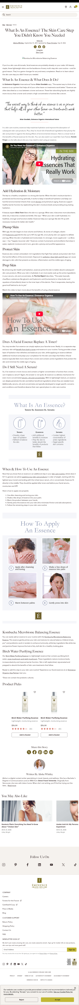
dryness (38, 202)
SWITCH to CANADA (46, 980)
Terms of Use (29, 976)
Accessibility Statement (61, 976)
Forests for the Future (10, 900)
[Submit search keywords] (4, 14)
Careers (5, 896)
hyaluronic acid (12, 235)
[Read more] (27, 811)
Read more (12, 785)
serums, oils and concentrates (33, 378)
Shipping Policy (8, 926)
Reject (21, 999)
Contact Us (6, 930)
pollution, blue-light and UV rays (55, 257)
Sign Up (72, 949)
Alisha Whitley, (18, 43)
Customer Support (10, 918)
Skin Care (9, 25)
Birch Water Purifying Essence (17, 656)
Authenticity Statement (43, 976)
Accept (57, 999)
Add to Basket (25, 735)
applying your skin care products (34, 477)
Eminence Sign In (32, 980)
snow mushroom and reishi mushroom (22, 659)
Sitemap (19, 976)
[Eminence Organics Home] (14, 7)
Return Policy (7, 922)
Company (6, 892)
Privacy (12, 976)
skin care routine (58, 474)
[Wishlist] (35, 692)
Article (15, 25)
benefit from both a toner (26, 349)
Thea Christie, (52, 43)
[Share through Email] (51, 752)
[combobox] (39, 15)
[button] (70, 7)
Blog (3, 25)
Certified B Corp (8, 905)
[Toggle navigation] (3, 7)
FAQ (4, 934)
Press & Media (7, 909)
